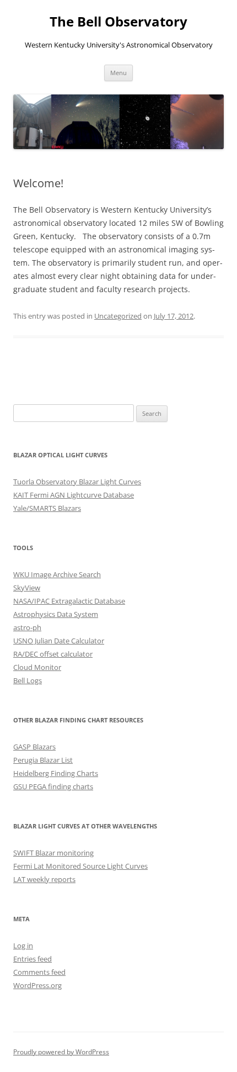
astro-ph (27, 627)
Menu (118, 72)
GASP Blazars (34, 747)
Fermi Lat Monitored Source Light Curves (80, 866)
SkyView (26, 588)
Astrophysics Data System (55, 614)
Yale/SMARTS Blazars (47, 508)
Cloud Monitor (37, 667)
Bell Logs (27, 680)
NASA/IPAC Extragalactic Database (69, 601)
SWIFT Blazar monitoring (53, 853)
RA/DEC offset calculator (53, 654)
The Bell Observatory (118, 21)
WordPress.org (37, 985)
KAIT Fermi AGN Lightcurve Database (73, 495)
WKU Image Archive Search (57, 574)
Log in (23, 945)
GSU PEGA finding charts (53, 786)
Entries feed (32, 959)
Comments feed (39, 972)
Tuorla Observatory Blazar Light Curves (77, 482)
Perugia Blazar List (43, 760)
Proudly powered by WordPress (61, 1052)
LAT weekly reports (44, 879)
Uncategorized (118, 316)
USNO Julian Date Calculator (58, 641)
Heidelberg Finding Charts (55, 773)
